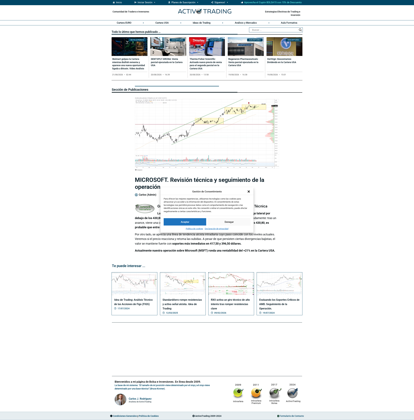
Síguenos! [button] (219, 2)
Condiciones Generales (125, 416)
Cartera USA (162, 22)
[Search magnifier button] (300, 30)
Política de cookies (194, 228)
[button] (248, 191)
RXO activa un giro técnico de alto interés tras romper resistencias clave (230, 304)
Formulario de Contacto (292, 416)
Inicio (119, 2)
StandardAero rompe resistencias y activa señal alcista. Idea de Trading (182, 304)
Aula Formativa (289, 22)
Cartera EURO (124, 22)
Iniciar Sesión (145, 2)
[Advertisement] (207, 349)
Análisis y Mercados (246, 22)
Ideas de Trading (202, 22)
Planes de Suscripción (183, 2)
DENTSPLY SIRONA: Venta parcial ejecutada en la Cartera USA (167, 62)
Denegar (229, 221)
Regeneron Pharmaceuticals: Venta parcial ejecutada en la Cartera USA (243, 62)
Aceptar (185, 221)
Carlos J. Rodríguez (140, 398)
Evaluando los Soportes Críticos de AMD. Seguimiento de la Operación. (279, 304)
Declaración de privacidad (216, 228)
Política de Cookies (149, 416)
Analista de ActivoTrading (140, 402)
